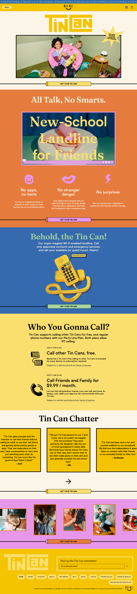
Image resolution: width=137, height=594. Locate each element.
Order (30, 577)
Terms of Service (124, 577)
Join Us (93, 577)
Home (21, 577)
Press (83, 577)
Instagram (63, 577)
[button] (4, 7)
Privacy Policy (106, 577)
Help (74, 577)
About (52, 577)
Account (41, 577)
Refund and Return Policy (120, 582)
